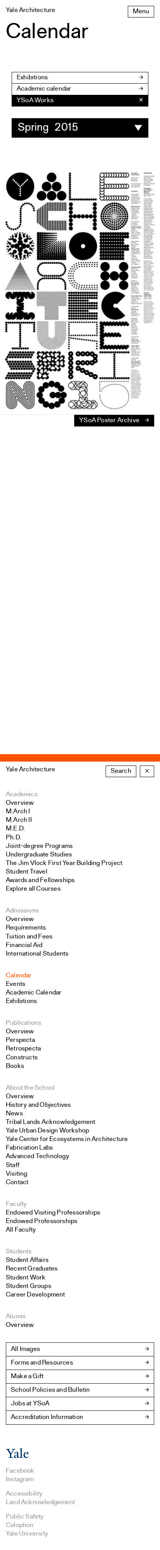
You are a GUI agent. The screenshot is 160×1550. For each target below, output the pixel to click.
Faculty (16, 1204)
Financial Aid (24, 945)
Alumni (16, 1316)
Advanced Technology (37, 1156)
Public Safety (25, 1516)
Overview (20, 803)
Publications (23, 1023)
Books (15, 1066)
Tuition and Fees (29, 936)
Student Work (25, 1277)
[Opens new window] (17, 1456)
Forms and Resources (42, 1363)
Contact (17, 1182)
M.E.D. (15, 828)
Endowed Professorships (41, 1221)
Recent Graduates (31, 1268)
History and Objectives (38, 1105)
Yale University (27, 1534)
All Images (25, 1349)
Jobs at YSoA (30, 1403)
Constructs (22, 1057)
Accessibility (24, 1494)
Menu (141, 11)
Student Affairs (27, 1260)
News (14, 1113)
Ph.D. (13, 837)
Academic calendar (44, 89)
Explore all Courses (33, 889)
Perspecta (20, 1040)
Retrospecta (23, 1048)
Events (15, 984)
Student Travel (26, 871)
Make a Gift (27, 1376)
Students (19, 1251)
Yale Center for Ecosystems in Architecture (67, 1139)
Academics (22, 794)
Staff (12, 1165)
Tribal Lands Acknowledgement (51, 1122)
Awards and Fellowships (40, 880)
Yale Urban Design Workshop (47, 1130)
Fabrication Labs (29, 1148)
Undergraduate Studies (39, 854)
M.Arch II (19, 820)
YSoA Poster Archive (109, 420)
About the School (30, 1088)
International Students (37, 954)
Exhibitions (32, 77)
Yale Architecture (30, 769)
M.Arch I (18, 811)
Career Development (35, 1294)
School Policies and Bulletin (50, 1390)
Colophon (20, 1525)
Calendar (19, 975)
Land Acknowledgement (40, 1502)
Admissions (22, 910)
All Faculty (21, 1230)
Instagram (20, 1479)
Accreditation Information (47, 1417)
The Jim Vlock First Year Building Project (64, 863)
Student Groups (28, 1286)
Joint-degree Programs (39, 846)
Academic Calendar (33, 992)
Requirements (26, 927)
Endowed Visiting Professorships (53, 1212)
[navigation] (80, 101)
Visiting (17, 1174)
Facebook (20, 1471)
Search (121, 771)
